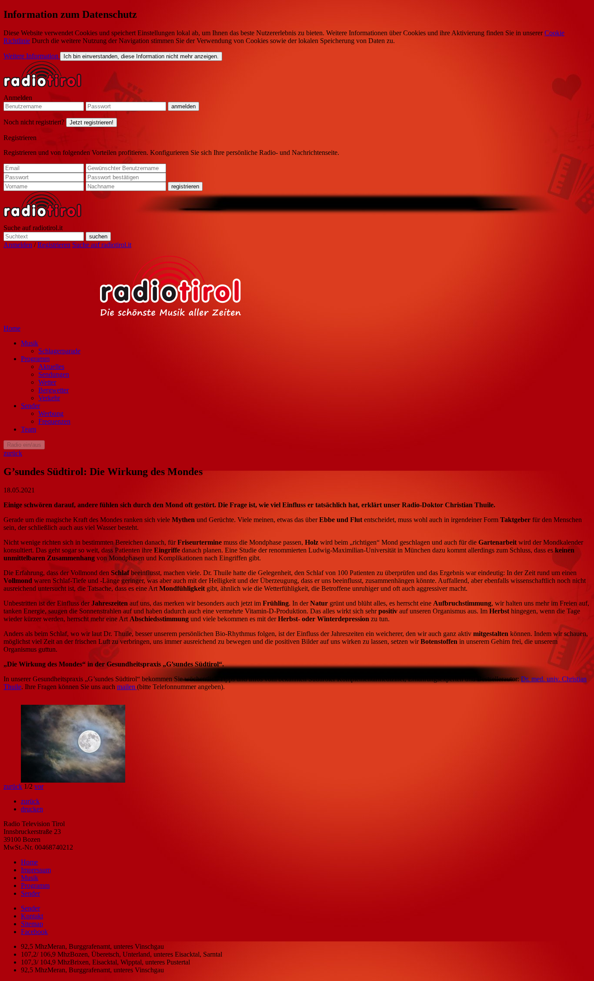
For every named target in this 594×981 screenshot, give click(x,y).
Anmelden (17, 97)
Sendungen (53, 374)
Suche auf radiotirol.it (33, 227)
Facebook (34, 931)
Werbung (50, 413)
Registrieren (20, 137)
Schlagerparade (59, 351)
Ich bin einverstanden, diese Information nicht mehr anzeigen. (141, 56)
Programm (35, 358)
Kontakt (32, 916)
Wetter (47, 382)
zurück (12, 453)
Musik (29, 343)
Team (28, 429)
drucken (32, 809)
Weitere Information (31, 56)
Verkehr (49, 398)
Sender (30, 405)
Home (11, 328)
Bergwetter (53, 390)
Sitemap (32, 923)
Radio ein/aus (24, 445)
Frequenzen (54, 421)
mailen (127, 686)
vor (38, 786)
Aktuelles (51, 366)
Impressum (36, 870)
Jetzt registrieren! (91, 122)
